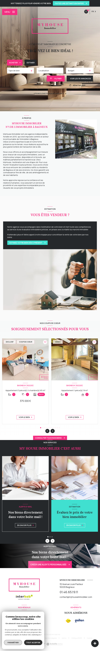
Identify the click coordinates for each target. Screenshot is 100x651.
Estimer (31, 62)
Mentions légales (51, 638)
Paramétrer (13, 642)
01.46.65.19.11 (69, 592)
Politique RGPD (76, 638)
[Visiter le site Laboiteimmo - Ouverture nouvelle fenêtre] (54, 644)
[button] (53, 431)
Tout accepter (33, 642)
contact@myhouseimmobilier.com (76, 597)
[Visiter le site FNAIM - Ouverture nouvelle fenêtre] (68, 621)
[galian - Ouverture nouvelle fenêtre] (79, 620)
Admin (64, 638)
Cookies (89, 638)
